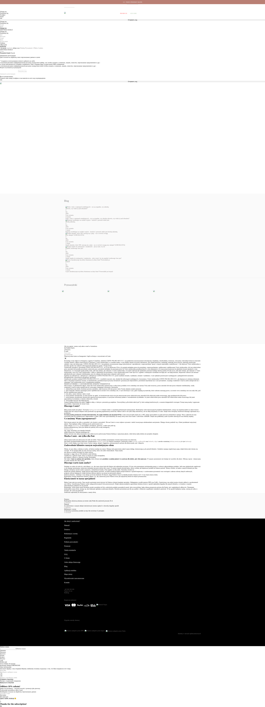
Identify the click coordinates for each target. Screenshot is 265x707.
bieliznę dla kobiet (94, 410)
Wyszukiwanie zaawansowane (74, 578)
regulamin (10, 48)
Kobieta (2, 43)
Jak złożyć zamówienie (161, 6)
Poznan (2, 655)
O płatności (67, 507)
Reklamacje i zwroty (190, 6)
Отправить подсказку (6, 679)
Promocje (123, 13)
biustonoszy (75, 425)
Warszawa (3, 652)
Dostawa (172, 6)
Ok (1, 706)
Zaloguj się (3, 28)
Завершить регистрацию (7, 74)
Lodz (1, 660)
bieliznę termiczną (175, 441)
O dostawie (67, 502)
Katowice (2, 654)
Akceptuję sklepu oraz (21, 48)
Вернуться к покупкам (7, 682)
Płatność (180, 6)
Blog (65, 566)
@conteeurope (68, 354)
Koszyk (198, 13)
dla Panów (72, 348)
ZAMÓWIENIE (15, 665)
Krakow (2, 657)
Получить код (22, 71)
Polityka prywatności (71, 542)
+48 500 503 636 (70, 6)
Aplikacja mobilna (70, 570)
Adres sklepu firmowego (72, 562)
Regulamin (67, 538)
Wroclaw (2, 659)
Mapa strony (68, 574)
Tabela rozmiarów (70, 550)
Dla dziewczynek (96, 13)
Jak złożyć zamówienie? (72, 521)
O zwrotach (67, 512)
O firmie (151, 6)
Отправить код (132, 81)
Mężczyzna (3, 45)
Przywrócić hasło (5, 53)
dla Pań (66, 348)
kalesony (188, 441)
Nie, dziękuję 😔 (11, 698)
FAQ (65, 554)
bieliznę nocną (68, 429)
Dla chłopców (111, 13)
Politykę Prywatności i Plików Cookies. (31, 48)
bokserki (151, 441)
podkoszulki (141, 441)
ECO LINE (134, 13)
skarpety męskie (101, 441)
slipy (155, 441)
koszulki (134, 441)
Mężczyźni (83, 13)
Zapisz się (3, 698)
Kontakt (66, 582)
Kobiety (73, 13)
